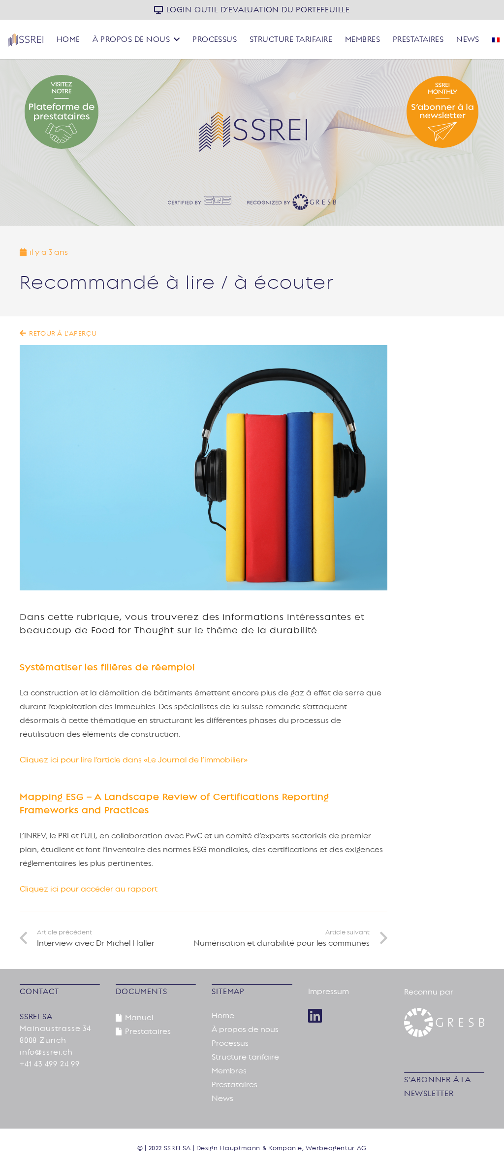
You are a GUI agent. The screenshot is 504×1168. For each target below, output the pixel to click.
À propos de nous (245, 1029)
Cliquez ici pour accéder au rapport (89, 889)
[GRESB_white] (444, 1022)
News (222, 1098)
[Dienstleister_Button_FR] (96, 112)
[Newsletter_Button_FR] (407, 112)
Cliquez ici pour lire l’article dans (82, 760)
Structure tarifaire (245, 1057)
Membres (229, 1070)
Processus (230, 1043)
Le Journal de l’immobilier (196, 760)
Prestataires (234, 1084)
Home (223, 1015)
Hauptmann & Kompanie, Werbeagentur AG (293, 1148)
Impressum (328, 991)
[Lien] (315, 1016)
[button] (177, 39)
